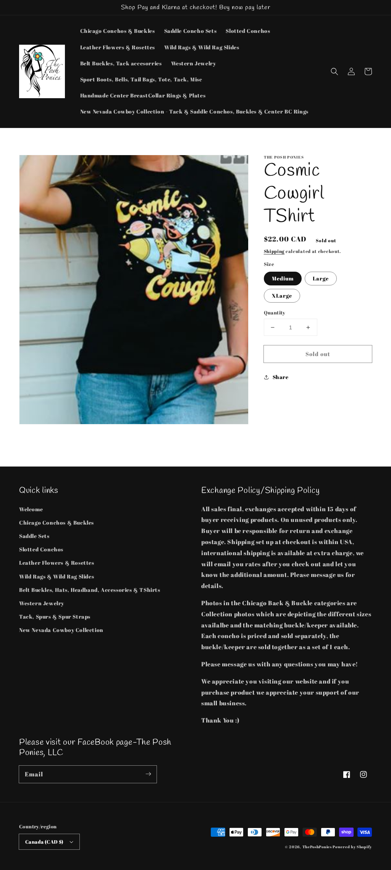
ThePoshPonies (317, 846)
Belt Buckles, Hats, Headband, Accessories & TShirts (89, 589)
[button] (334, 71)
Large (321, 278)
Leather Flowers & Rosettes (56, 562)
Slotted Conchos (41, 549)
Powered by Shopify (352, 846)
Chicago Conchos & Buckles (56, 522)
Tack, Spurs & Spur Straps (54, 616)
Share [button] (281, 377)
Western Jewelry (41, 603)
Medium (283, 278)
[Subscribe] (148, 774)
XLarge (282, 295)
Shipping (274, 251)
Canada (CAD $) (44, 841)
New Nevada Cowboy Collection (61, 629)
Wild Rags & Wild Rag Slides (56, 576)
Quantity (275, 312)
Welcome (31, 509)
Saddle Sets (34, 535)
